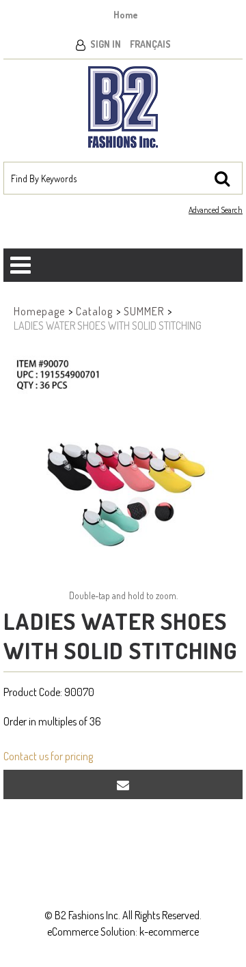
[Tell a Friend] (123, 784)
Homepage (39, 311)
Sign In (105, 44)
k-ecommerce (169, 931)
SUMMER (144, 311)
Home (125, 14)
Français (150, 44)
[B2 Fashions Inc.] (123, 107)
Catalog (94, 311)
